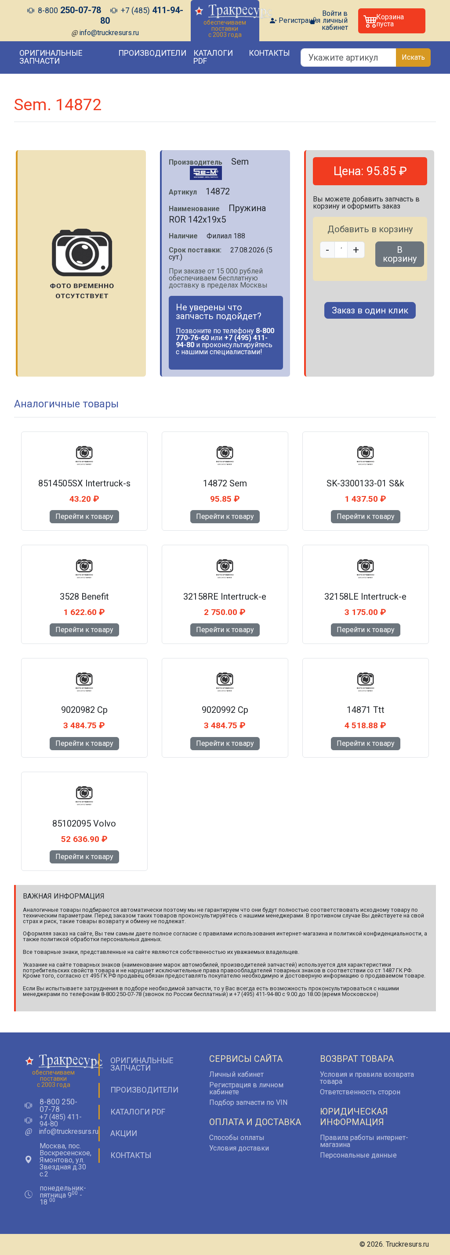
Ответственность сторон (360, 1092)
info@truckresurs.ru (109, 33)
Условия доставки (239, 1148)
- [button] (327, 250)
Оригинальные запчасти (50, 57)
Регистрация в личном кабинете (246, 1088)
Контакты (269, 53)
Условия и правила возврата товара (367, 1078)
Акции (123, 1133)
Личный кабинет (236, 1074)
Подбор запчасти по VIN (248, 1102)
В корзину (400, 254)
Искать (413, 57)
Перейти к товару (84, 516)
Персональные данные (358, 1155)
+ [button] (356, 250)
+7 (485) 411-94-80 (61, 1121)
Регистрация (299, 20)
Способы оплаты (237, 1137)
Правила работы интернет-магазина (364, 1141)
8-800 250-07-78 (58, 1106)
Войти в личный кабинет (335, 20)
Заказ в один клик (370, 310)
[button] (391, 20)
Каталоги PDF (213, 57)
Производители (152, 53)
